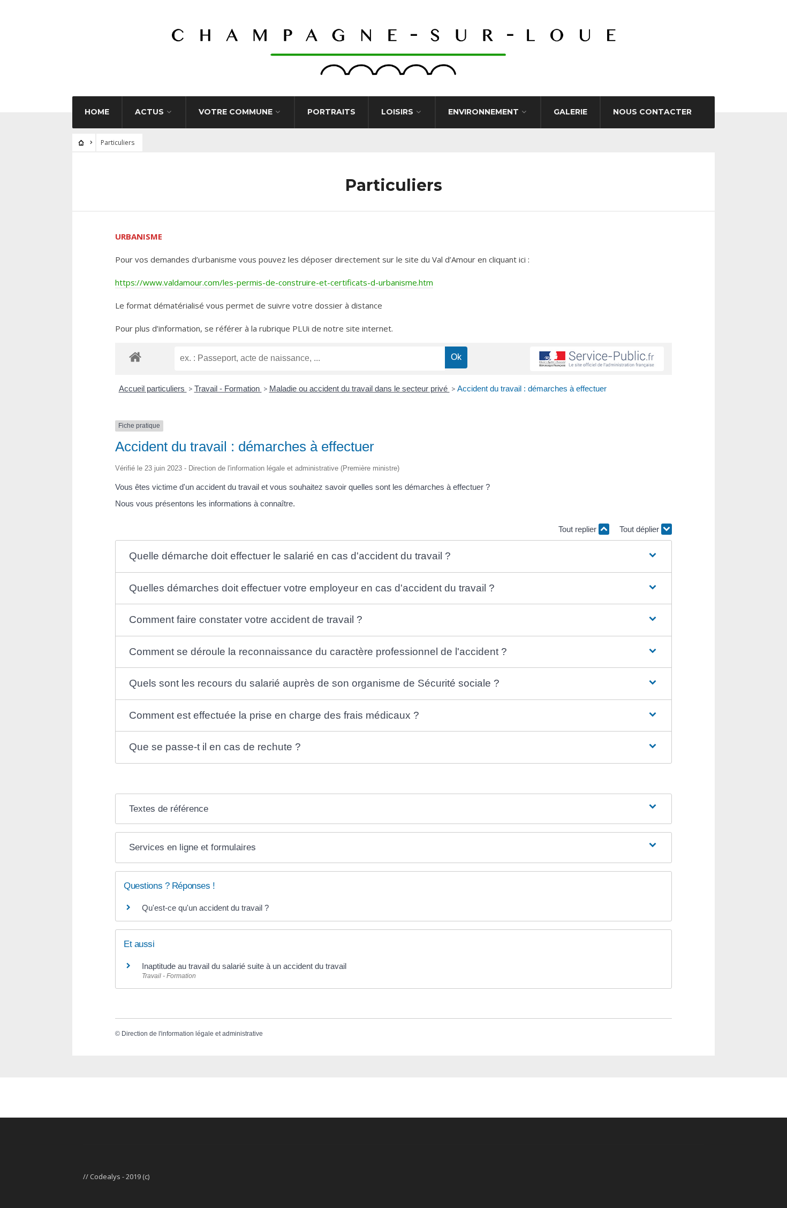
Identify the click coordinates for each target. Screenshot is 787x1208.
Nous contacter (652, 112)
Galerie (570, 112)
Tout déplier (640, 529)
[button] (393, 556)
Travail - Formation (228, 388)
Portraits (331, 112)
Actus (149, 112)
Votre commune (236, 112)
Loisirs (397, 112)
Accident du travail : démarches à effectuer (532, 388)
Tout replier (578, 529)
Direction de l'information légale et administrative (192, 1033)
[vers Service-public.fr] (597, 359)
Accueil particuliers (153, 388)
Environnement (483, 112)
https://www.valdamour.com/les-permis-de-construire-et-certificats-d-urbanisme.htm (274, 282)
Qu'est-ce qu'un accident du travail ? (205, 907)
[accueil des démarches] (135, 356)
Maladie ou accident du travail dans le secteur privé (359, 388)
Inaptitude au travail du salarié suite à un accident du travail (244, 966)
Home (97, 112)
